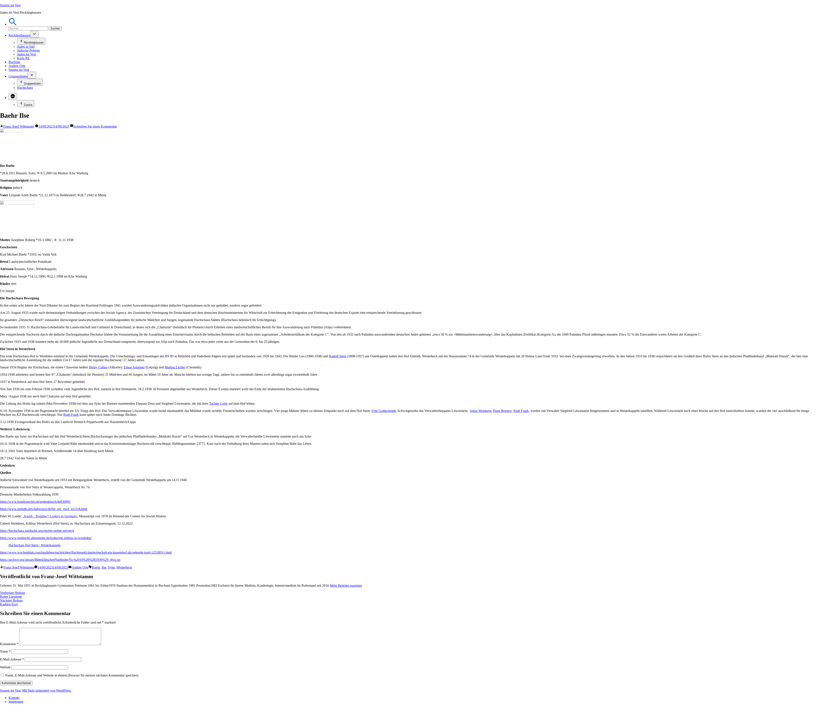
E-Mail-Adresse (12, 659)
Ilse (104, 567)
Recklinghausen (19, 35)
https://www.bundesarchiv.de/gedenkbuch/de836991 (35, 501)
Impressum (16, 701)
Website (5, 667)
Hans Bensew (502, 411)
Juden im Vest (26, 54)
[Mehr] (13, 96)
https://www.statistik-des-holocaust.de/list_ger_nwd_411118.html (43, 509)
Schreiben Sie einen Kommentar (95, 126)
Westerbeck (124, 567)
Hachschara (25, 87)
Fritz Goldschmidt (384, 411)
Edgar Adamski (134, 367)
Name (5, 651)
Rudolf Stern (337, 356)
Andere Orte (17, 66)
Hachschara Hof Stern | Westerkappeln (35, 545)
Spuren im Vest (10, 5)
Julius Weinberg (480, 411)
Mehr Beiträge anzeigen (346, 585)
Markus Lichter (175, 367)
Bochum (14, 62)
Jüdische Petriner (28, 50)
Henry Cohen (98, 367)
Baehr (96, 567)
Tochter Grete (218, 403)
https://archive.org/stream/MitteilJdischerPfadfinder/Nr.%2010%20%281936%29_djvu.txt (60, 560)
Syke (111, 567)
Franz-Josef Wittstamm (18, 126)
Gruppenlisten (18, 76)
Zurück (28, 104)
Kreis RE (23, 58)
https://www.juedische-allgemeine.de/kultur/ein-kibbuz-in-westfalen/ (46, 538)
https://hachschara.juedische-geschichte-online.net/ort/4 (37, 530)
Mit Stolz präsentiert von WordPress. (46, 690)
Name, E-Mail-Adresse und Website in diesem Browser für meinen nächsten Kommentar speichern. (72, 675)
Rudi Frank (521, 411)
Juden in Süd (26, 46)
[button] (13, 24)
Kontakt (14, 698)
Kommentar (9, 644)
